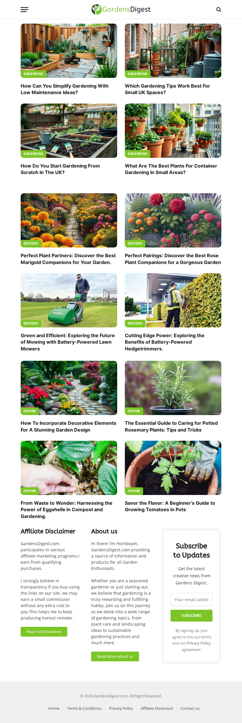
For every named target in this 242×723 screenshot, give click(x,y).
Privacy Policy (199, 643)
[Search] (218, 9)
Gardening (33, 74)
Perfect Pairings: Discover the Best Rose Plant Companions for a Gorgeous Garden (173, 259)
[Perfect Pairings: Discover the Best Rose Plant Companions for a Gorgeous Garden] (173, 220)
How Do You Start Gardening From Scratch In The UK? (60, 169)
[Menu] (24, 9)
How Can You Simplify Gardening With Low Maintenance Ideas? (65, 89)
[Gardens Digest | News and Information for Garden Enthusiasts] (121, 9)
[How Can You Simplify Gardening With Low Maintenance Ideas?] (69, 51)
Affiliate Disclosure (157, 708)
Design (30, 411)
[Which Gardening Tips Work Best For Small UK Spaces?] (173, 51)
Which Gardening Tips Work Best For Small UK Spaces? (167, 89)
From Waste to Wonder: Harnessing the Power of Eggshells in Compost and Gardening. (66, 509)
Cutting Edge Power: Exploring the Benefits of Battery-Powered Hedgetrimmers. (165, 342)
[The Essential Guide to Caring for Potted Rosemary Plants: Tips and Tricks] (173, 388)
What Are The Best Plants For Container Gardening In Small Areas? (171, 169)
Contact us (190, 708)
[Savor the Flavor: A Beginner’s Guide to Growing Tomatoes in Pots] (173, 468)
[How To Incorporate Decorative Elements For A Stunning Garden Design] (69, 388)
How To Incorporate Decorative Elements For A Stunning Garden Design (68, 426)
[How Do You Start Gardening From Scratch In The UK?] (69, 131)
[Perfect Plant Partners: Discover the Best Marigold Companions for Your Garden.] (69, 220)
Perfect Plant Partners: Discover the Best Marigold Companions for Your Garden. (68, 259)
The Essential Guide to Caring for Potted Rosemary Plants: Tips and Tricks (171, 426)
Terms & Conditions (84, 708)
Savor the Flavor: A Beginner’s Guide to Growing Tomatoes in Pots (170, 506)
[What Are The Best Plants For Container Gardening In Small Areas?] (173, 131)
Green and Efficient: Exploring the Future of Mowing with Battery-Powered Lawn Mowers (68, 342)
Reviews (31, 243)
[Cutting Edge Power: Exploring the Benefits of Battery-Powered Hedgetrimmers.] (173, 300)
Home (53, 708)
